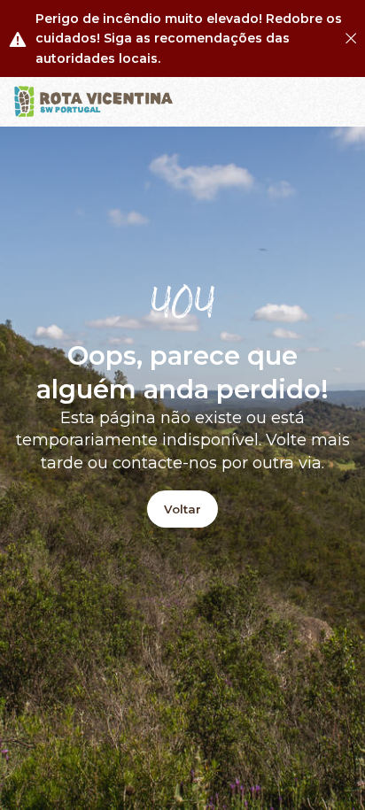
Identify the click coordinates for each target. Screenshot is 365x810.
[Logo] (94, 102)
